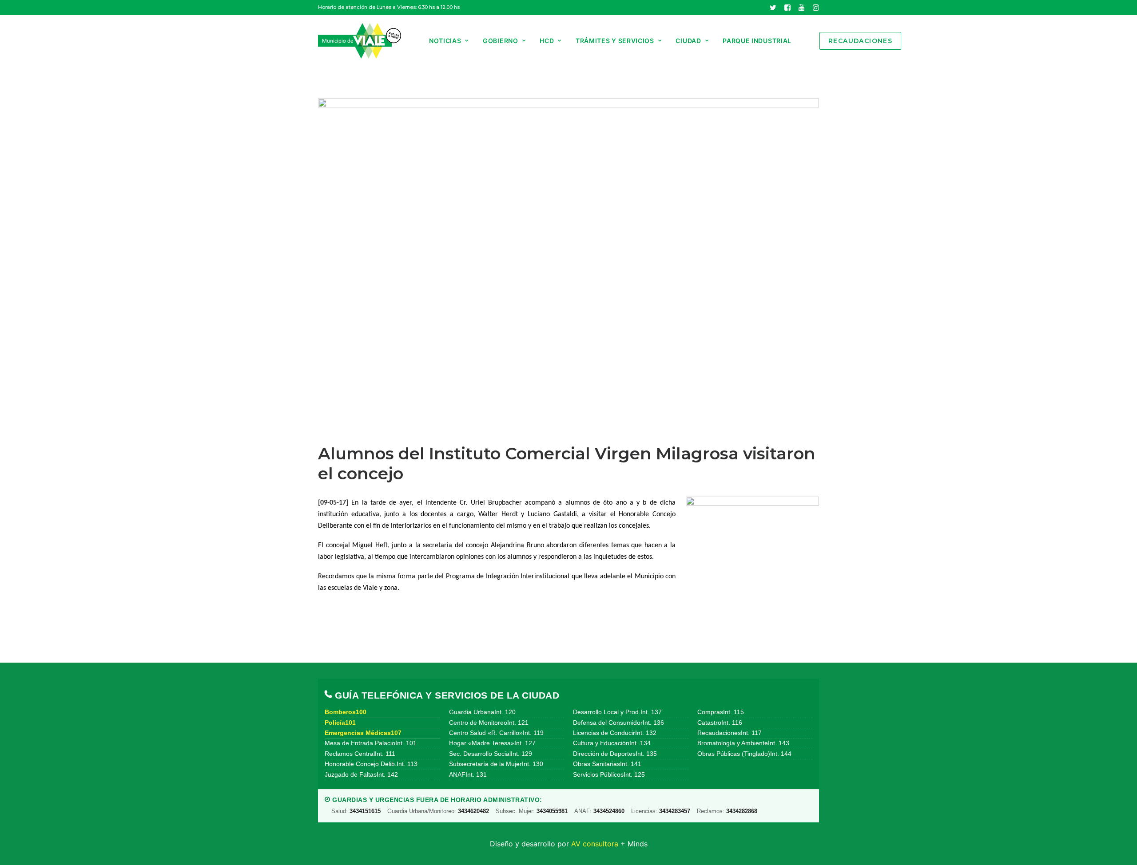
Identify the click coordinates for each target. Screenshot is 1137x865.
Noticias (445, 40)
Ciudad (688, 40)
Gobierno (500, 40)
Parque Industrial (757, 40)
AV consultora (594, 843)
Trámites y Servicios (615, 40)
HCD (547, 40)
